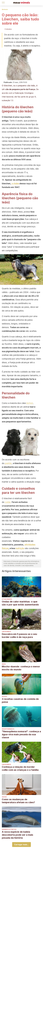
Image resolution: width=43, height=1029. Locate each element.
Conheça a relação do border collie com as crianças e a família (20, 768)
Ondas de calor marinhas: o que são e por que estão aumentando (20, 603)
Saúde (4, 797)
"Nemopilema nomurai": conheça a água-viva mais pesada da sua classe (21, 734)
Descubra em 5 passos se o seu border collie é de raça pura (19, 635)
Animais (5, 9)
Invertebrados (8, 729)
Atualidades (7, 599)
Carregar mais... (21, 844)
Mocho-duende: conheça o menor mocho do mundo (21, 668)
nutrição (20, 548)
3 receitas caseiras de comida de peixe (20, 700)
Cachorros (6, 631)
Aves (4, 664)
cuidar (8, 502)
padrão (8, 463)
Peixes (4, 696)
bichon (29, 403)
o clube (15, 183)
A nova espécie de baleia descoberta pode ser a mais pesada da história (17, 834)
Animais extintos (9, 829)
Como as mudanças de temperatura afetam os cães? (18, 801)
